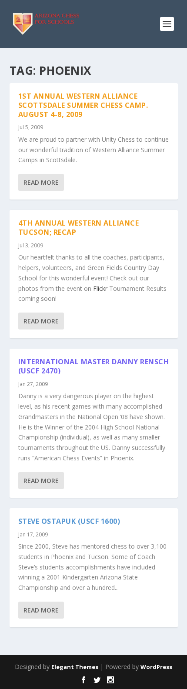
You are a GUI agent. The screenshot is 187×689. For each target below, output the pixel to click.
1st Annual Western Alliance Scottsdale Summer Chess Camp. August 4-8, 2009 (83, 105)
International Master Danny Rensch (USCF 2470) (93, 366)
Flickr (100, 288)
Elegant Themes (74, 667)
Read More (41, 182)
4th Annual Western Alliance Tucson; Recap (78, 227)
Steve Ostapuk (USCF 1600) (69, 521)
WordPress (156, 667)
